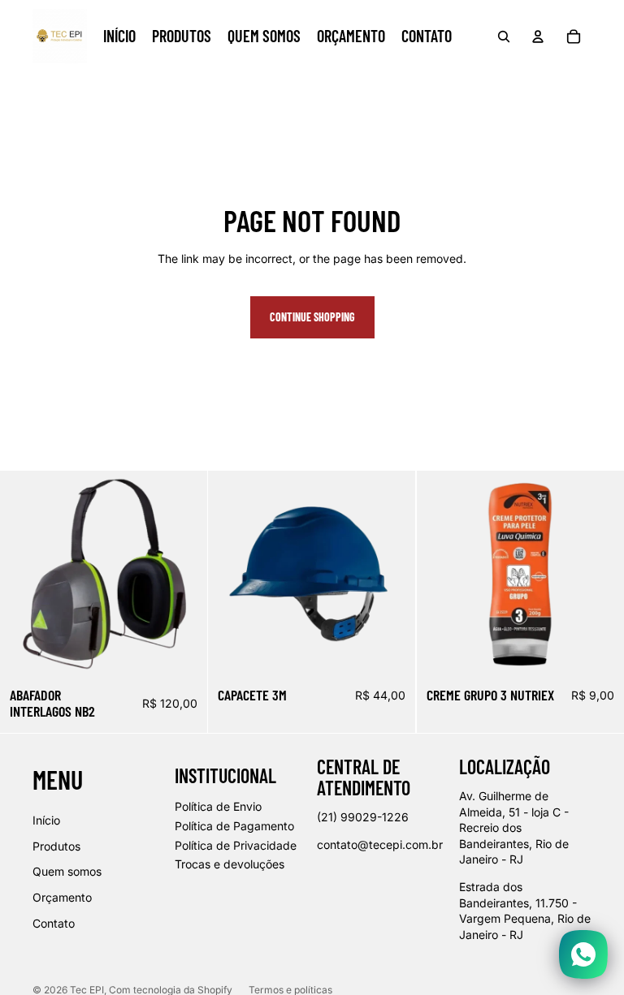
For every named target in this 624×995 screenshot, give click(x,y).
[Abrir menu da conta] (538, 36)
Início (46, 820)
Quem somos (67, 871)
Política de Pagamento (234, 826)
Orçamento (62, 897)
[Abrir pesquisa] (504, 36)
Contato (53, 923)
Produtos (56, 846)
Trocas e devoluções (229, 864)
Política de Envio (218, 806)
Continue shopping (312, 317)
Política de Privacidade (236, 845)
